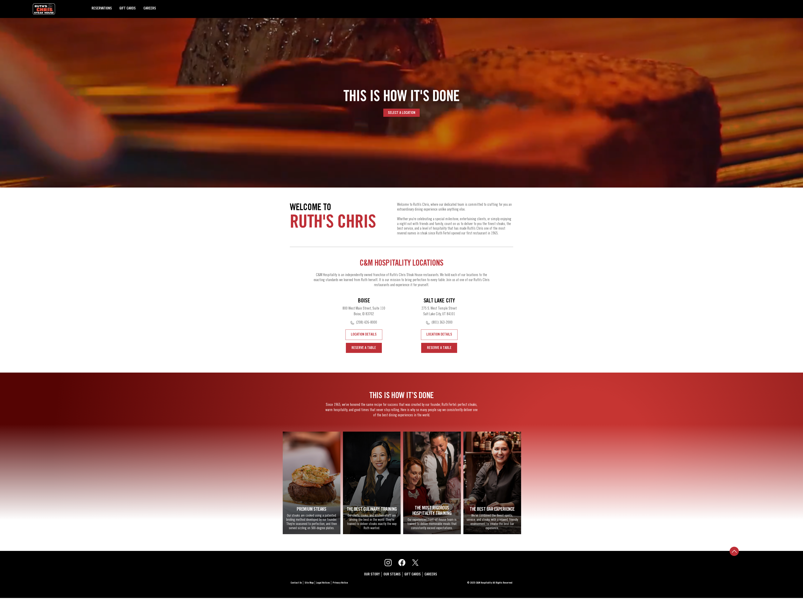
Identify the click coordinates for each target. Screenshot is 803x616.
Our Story (372, 574)
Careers (149, 8)
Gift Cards (127, 8)
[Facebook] (401, 562)
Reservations (102, 8)
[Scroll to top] (734, 552)
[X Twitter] (415, 562)
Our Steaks (392, 574)
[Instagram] (388, 562)
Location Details (364, 334)
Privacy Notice (340, 583)
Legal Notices (323, 583)
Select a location (401, 112)
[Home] (44, 9)
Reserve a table (364, 348)
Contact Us (296, 583)
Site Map (309, 583)
